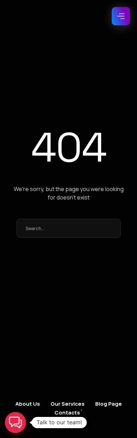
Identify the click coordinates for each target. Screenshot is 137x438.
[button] (121, 16)
